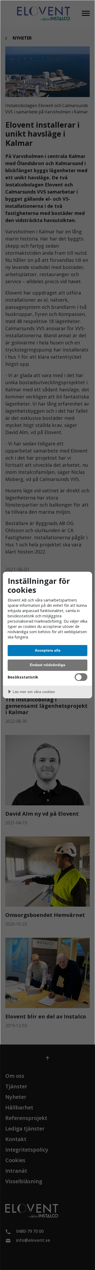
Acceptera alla (47, 650)
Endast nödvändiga (47, 665)
